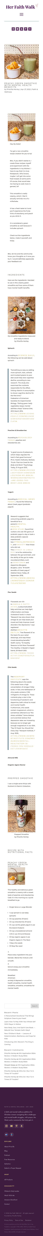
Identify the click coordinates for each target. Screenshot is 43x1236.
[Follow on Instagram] (13, 29)
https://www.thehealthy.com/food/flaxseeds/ (23, 655)
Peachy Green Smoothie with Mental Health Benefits (20, 85)
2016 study (18, 529)
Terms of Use (19, 1220)
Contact (7, 1204)
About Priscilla (9, 1146)
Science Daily (26, 355)
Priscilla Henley (13, 89)
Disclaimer (28, 1220)
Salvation (7, 1164)
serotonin (19, 562)
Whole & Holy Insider (11, 1191)
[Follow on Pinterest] (25, 29)
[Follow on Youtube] (17, 29)
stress (18, 542)
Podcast (7, 1155)
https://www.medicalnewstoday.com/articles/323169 (23, 580)
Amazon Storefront (10, 1200)
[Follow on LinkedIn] (21, 29)
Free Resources (9, 1159)
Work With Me (9, 1195)
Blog (5, 1151)
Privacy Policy (8, 1220)
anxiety (21, 545)
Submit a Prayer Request (12, 1168)
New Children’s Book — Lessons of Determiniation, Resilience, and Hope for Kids (20, 1036)
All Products (8, 1180)
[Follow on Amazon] (29, 29)
